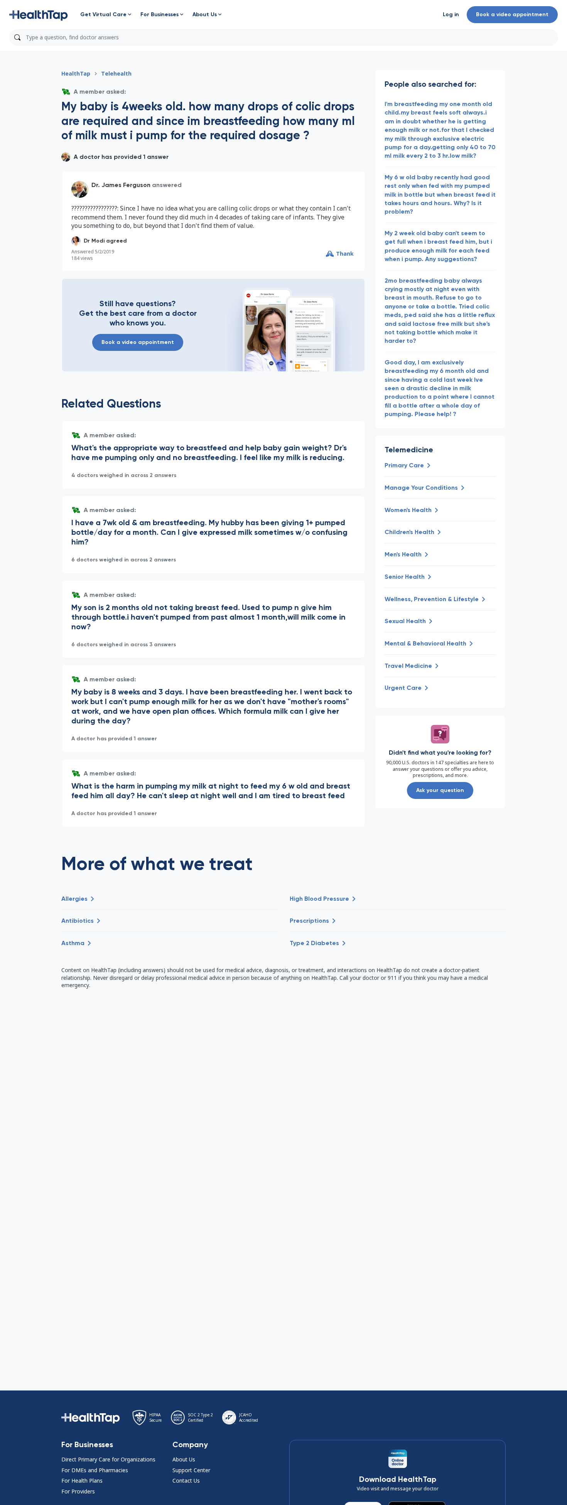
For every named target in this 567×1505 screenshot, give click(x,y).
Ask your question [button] (440, 790)
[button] (38, 14)
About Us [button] (183, 1459)
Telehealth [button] (116, 73)
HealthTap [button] (75, 73)
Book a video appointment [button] (512, 14)
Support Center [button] (191, 1470)
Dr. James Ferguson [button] (120, 185)
